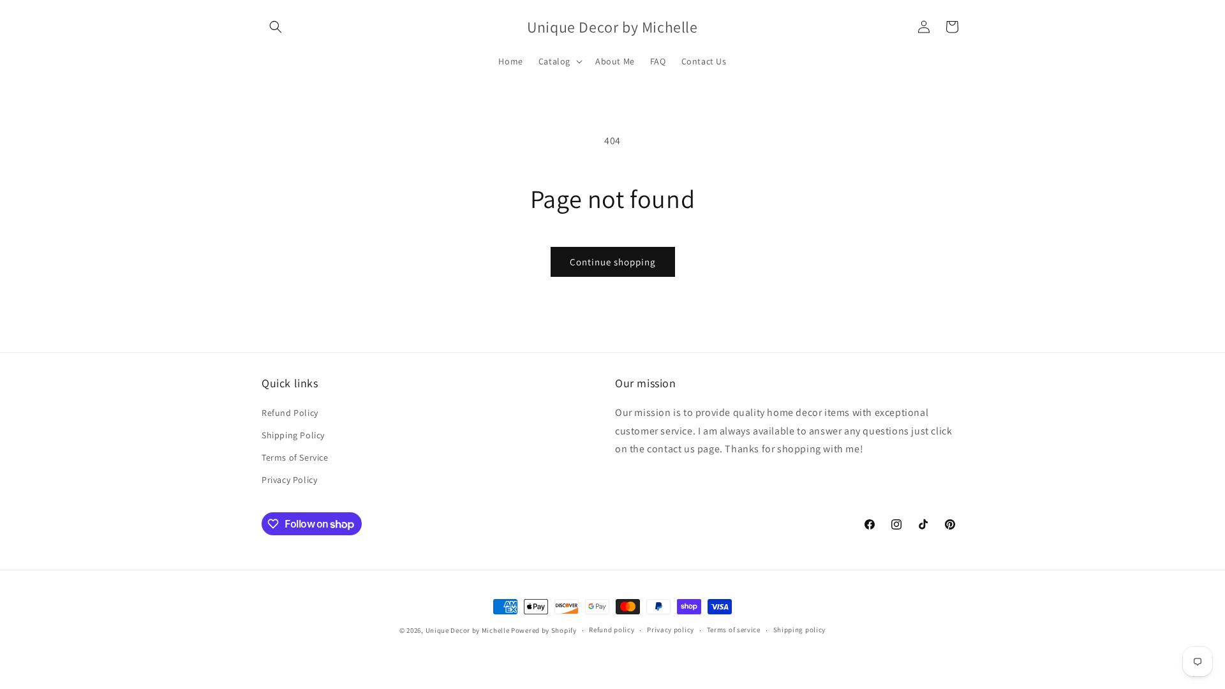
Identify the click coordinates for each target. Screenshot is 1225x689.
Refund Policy (290, 413)
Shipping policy (799, 629)
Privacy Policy (289, 479)
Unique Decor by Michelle (468, 630)
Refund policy (611, 629)
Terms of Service (295, 457)
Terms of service (734, 629)
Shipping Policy (293, 435)
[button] (276, 27)
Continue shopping (613, 262)
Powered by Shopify (544, 630)
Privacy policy (670, 629)
